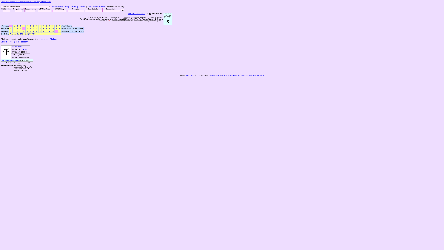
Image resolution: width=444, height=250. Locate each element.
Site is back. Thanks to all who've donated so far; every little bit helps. (26, 2)
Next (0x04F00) (30, 34)
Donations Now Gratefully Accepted (252, 75)
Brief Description (215, 75)
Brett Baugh (190, 75)
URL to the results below (136, 14)
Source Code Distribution (230, 75)
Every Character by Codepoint (75, 7)
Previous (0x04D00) (16, 34)
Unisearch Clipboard (49, 39)
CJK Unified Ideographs (10, 60)
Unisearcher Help (57, 7)
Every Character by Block (96, 7)
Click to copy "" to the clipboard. (15, 42)
